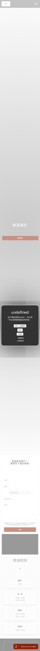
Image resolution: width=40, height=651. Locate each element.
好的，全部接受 (20, 326)
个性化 (20, 334)
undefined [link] (20, 340)
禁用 (20, 330)
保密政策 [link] (21, 338)
